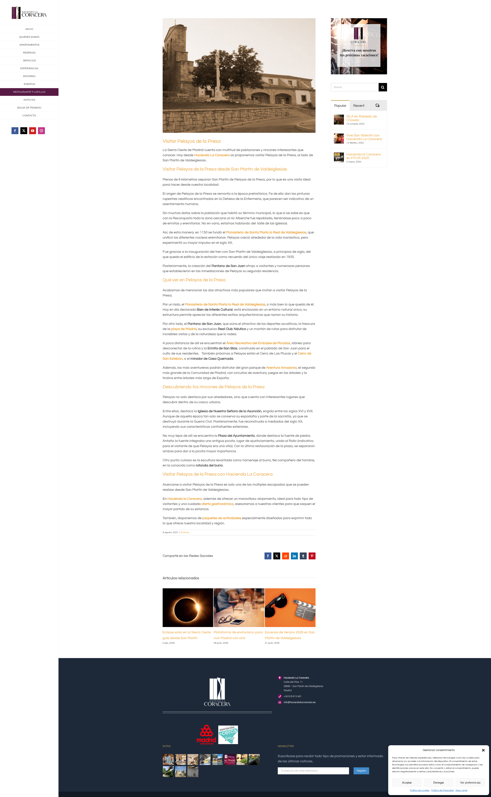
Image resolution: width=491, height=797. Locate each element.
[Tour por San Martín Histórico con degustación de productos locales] (193, 765)
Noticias (185, 532)
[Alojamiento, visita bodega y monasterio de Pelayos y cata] (205, 765)
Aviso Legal (461, 790)
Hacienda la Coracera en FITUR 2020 (363, 156)
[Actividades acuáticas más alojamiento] (217, 765)
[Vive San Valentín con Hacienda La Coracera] (339, 136)
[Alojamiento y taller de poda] (242, 765)
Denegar (438, 782)
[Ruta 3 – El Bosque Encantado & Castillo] (193, 777)
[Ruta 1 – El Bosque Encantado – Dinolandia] (168, 777)
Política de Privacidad (442, 790)
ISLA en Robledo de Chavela (361, 118)
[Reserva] (359, 20)
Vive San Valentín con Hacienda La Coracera (364, 137)
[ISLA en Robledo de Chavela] (339, 117)
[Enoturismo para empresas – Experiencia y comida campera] (168, 765)
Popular (340, 106)
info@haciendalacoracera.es (300, 708)
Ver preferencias (470, 782)
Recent (358, 106)
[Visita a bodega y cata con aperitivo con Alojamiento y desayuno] (180, 765)
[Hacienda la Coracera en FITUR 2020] (339, 155)
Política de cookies (419, 790)
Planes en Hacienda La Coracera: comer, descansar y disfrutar (288, 638)
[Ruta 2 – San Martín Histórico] (180, 777)
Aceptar (407, 782)
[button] (483, 750)
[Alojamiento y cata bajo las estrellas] (254, 765)
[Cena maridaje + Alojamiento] (230, 765)
